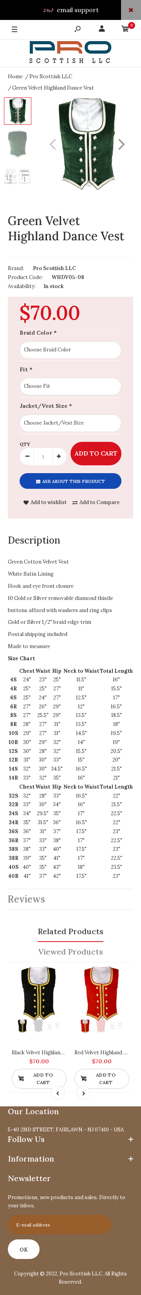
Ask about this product (73, 481)
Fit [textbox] (26, 369)
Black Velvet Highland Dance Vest (52, 1052)
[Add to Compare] (57, 975)
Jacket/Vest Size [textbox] (46, 405)
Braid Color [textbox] (38, 332)
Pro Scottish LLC (54, 268)
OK (24, 1249)
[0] (125, 30)
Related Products (70, 931)
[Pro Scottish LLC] (70, 53)
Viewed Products (70, 951)
